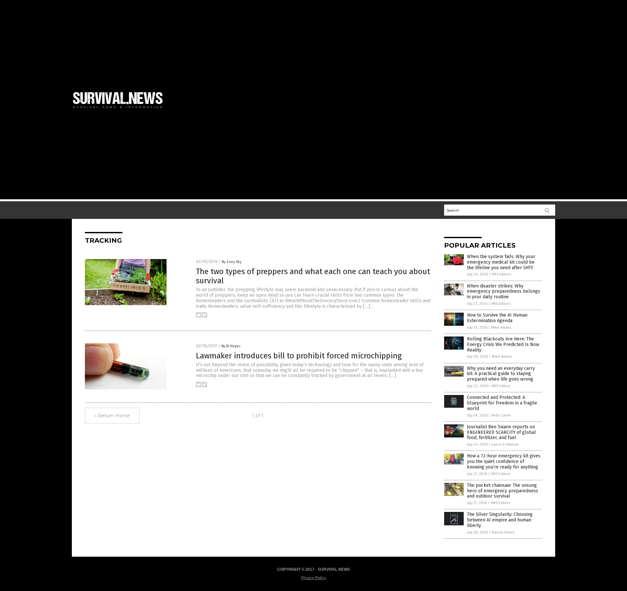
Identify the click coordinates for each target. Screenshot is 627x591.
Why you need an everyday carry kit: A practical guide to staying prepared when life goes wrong (501, 374)
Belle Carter (501, 415)
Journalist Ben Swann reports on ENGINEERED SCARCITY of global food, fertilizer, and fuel (501, 432)
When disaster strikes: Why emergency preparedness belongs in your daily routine (503, 291)
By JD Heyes (230, 346)
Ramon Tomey (503, 532)
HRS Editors (501, 274)
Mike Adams (501, 327)
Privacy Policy (313, 578)
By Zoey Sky (231, 262)
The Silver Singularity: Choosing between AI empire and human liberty (500, 520)
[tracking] (120, 109)
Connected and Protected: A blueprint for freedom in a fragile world (502, 403)
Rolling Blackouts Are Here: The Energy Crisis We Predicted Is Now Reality (503, 344)
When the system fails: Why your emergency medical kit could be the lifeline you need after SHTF (501, 262)
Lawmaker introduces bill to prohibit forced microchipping (299, 355)
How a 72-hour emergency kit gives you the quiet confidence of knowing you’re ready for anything (503, 461)
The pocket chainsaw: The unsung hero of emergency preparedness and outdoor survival (502, 491)
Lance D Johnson (505, 444)
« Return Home (112, 416)
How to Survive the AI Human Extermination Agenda (497, 317)
